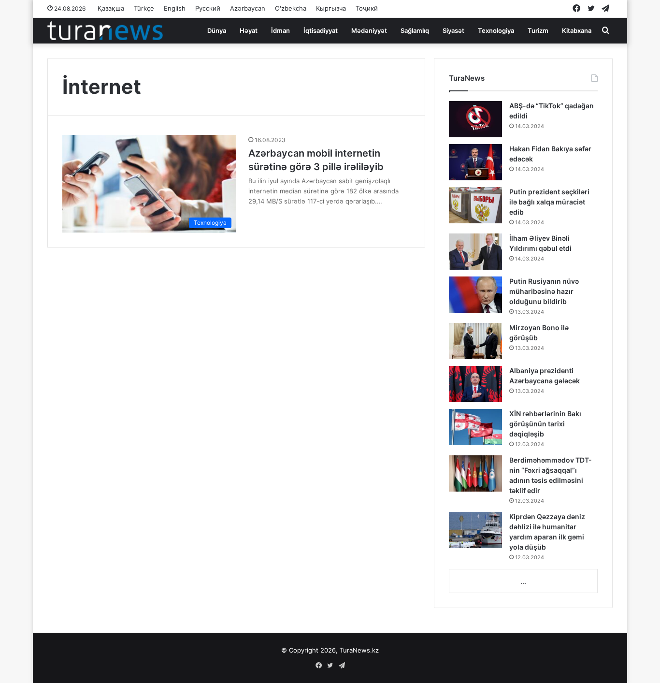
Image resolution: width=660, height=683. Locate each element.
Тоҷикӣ (367, 8)
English (175, 8)
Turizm (538, 30)
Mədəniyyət (369, 30)
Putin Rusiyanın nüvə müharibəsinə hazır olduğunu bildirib (544, 291)
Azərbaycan (247, 8)
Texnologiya (496, 30)
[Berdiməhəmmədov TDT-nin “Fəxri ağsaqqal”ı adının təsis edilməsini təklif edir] (475, 473)
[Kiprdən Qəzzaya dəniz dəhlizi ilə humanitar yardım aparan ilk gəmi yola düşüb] (475, 530)
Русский (207, 8)
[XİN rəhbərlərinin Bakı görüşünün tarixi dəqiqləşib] (475, 427)
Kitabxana (576, 30)
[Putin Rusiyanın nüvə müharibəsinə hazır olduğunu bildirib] (475, 294)
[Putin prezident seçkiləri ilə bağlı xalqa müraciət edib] (475, 205)
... (523, 581)
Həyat (249, 30)
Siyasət (453, 30)
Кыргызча (331, 8)
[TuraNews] (105, 30)
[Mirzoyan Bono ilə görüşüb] (475, 341)
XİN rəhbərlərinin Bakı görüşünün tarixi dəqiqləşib (545, 423)
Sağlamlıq (415, 30)
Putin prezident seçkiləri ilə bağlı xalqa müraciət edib (549, 202)
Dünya (216, 30)
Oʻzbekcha (290, 8)
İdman (280, 30)
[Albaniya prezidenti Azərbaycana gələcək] (475, 384)
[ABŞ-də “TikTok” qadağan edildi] (475, 119)
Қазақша (111, 8)
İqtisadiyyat (320, 30)
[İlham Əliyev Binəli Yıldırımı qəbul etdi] (475, 251)
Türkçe (144, 8)
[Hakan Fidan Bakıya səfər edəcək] (475, 162)
